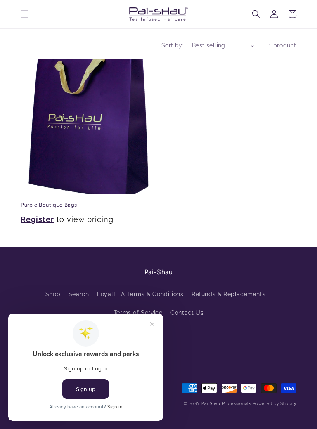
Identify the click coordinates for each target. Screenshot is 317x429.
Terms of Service (138, 312)
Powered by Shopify (274, 403)
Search (79, 294)
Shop (52, 294)
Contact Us (186, 312)
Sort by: (172, 45)
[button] (25, 14)
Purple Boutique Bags (49, 205)
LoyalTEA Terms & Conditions (140, 294)
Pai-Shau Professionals (226, 403)
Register (37, 219)
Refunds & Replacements (228, 294)
